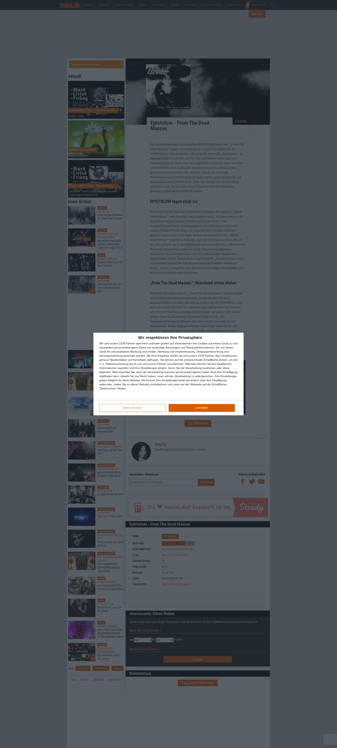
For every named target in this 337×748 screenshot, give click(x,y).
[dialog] (168, 374)
